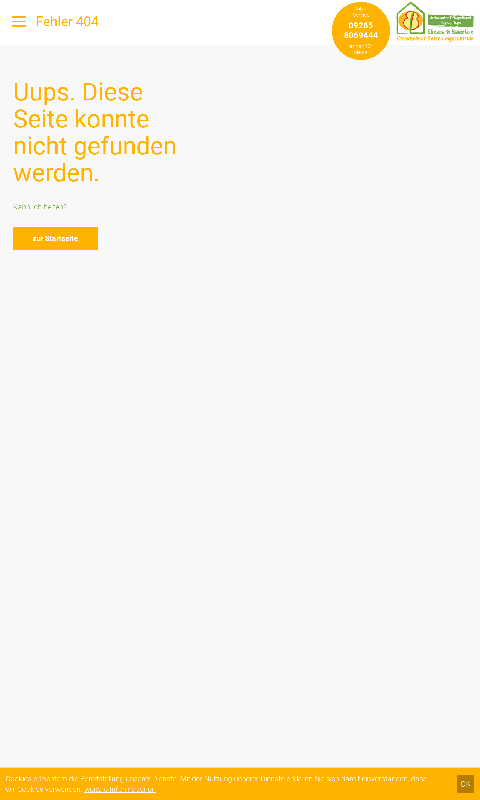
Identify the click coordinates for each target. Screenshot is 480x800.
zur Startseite (55, 238)
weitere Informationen (120, 789)
